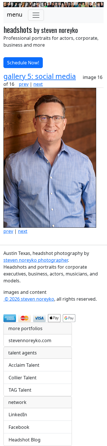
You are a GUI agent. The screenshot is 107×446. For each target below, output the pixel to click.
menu (14, 14)
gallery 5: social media (39, 76)
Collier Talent (23, 377)
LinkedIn (18, 414)
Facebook (19, 427)
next (38, 84)
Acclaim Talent (24, 365)
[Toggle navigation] (36, 15)
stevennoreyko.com (30, 340)
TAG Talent (20, 390)
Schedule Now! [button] (23, 63)
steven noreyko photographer (35, 260)
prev (24, 84)
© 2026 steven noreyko (28, 299)
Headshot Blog (25, 440)
